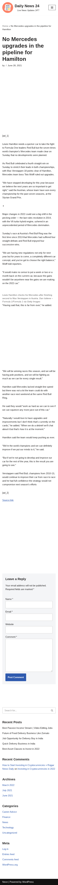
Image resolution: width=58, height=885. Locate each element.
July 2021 (7, 790)
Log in (5, 849)
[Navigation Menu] (52, 7)
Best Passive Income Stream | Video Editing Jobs (27, 728)
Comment (11, 637)
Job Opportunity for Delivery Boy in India (22, 738)
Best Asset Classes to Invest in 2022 (20, 749)
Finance (6, 817)
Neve (5, 882)
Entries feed (8, 854)
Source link (8, 500)
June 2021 (7, 795)
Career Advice (9, 811)
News (5, 822)
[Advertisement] (29, 105)
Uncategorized (9, 832)
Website (9, 624)
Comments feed (10, 859)
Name (9, 599)
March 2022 (8, 785)
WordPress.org (10, 864)
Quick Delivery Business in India (18, 743)
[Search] (52, 710)
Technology (8, 827)
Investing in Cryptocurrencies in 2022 (36, 768)
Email (9, 611)
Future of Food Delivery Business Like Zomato (25, 733)
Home (5, 26)
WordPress (28, 882)
